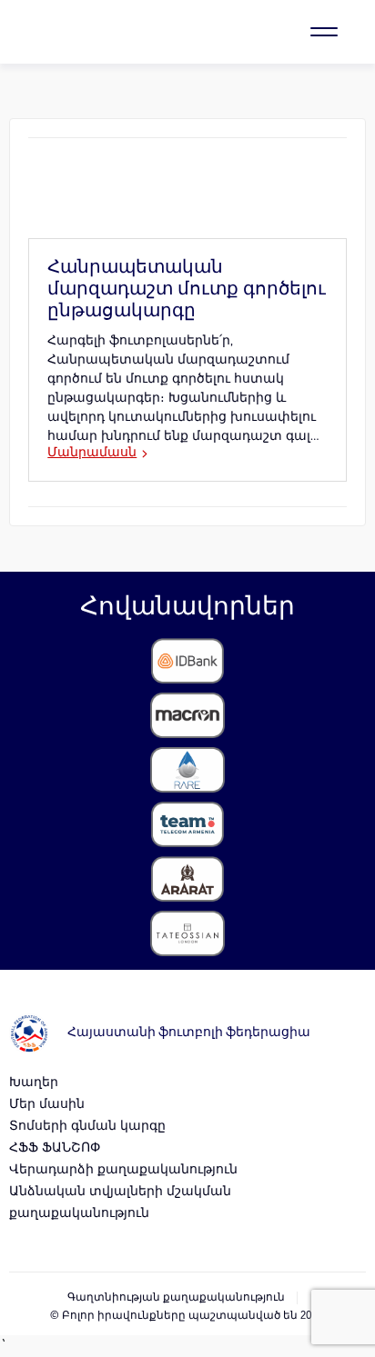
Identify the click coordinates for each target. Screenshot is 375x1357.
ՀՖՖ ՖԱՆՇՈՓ (54, 1148)
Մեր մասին (47, 1105)
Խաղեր (33, 1083)
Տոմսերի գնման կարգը (87, 1126)
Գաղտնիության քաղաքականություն (176, 1297)
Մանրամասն (92, 453)
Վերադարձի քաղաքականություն (123, 1170)
